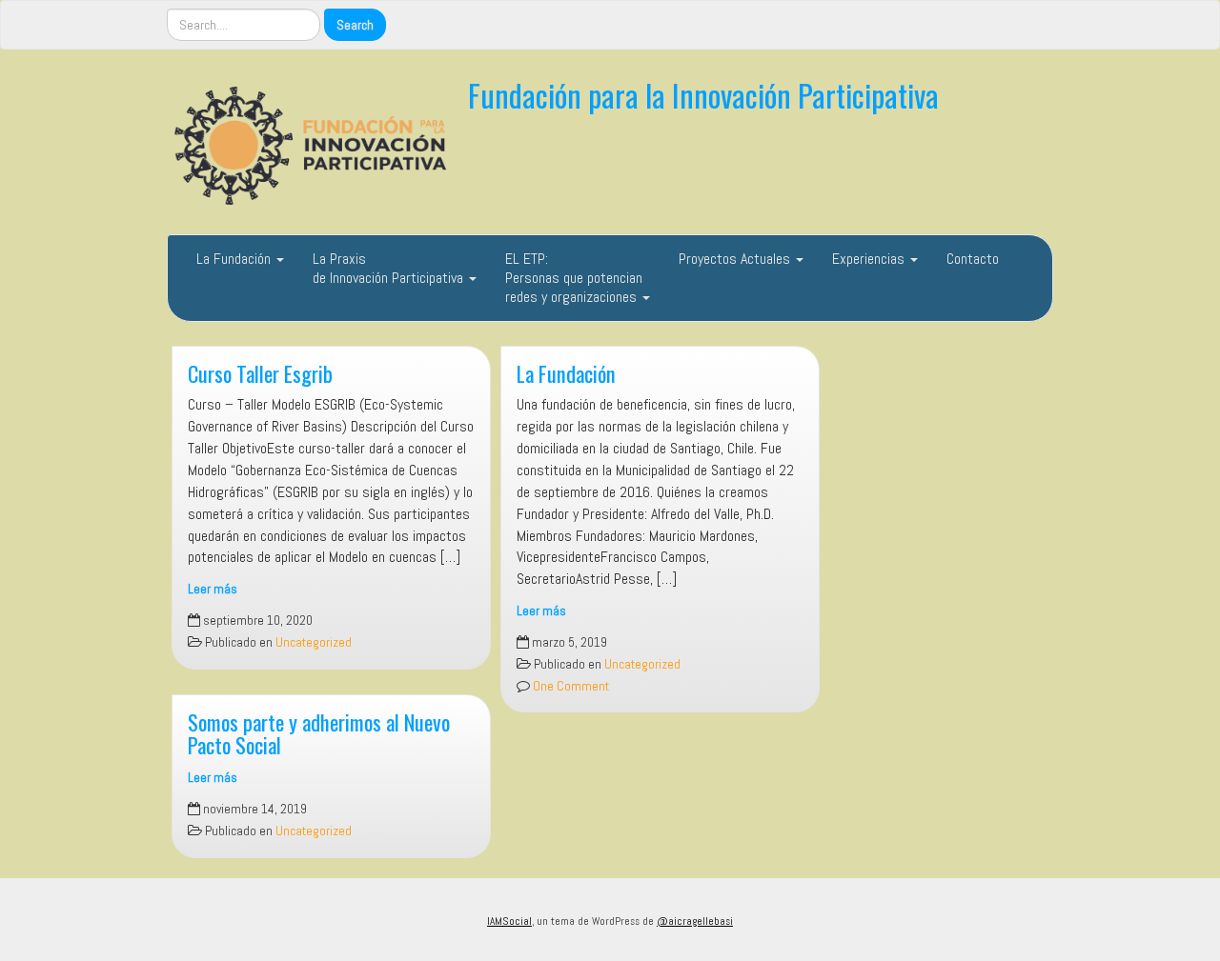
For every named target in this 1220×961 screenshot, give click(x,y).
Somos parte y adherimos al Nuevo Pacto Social (319, 733)
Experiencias (870, 259)
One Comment (569, 686)
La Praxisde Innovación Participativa (390, 268)
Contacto (972, 259)
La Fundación (235, 259)
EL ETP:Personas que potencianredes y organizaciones (573, 278)
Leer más (212, 589)
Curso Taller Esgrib (260, 373)
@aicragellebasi (695, 921)
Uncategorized (313, 642)
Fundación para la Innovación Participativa (703, 94)
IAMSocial (509, 921)
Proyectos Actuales (736, 259)
